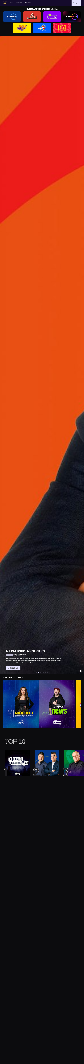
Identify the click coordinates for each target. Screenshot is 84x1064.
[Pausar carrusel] (81, 671)
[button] (69, 3)
